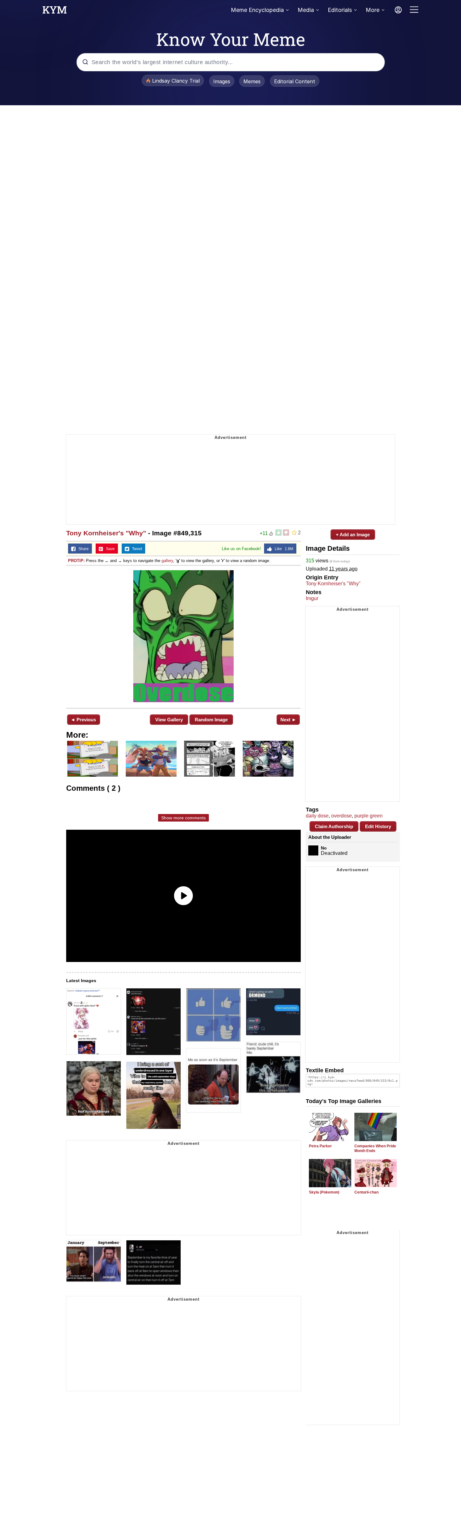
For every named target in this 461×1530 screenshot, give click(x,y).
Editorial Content (294, 81)
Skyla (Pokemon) (324, 1192)
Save (109, 549)
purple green (368, 815)
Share (82, 549)
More (372, 10)
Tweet (135, 549)
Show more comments (183, 817)
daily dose (317, 815)
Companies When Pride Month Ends (375, 1148)
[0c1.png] (183, 636)
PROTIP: (76, 560)
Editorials (339, 10)
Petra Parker (320, 1146)
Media (305, 10)
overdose (341, 815)
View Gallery (169, 719)
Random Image (211, 719)
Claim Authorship (334, 826)
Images (221, 81)
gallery (167, 560)
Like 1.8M (282, 549)
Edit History (378, 826)
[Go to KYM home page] (54, 11)
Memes (252, 81)
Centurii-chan (366, 1192)
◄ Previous (83, 719)
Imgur (312, 598)
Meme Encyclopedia (257, 10)
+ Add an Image (353, 534)
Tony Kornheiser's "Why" (106, 533)
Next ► (288, 719)
